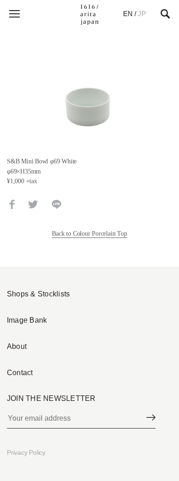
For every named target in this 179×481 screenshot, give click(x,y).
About (17, 346)
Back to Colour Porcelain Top (89, 233)
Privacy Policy (26, 452)
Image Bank (27, 320)
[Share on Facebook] (12, 204)
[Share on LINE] (57, 204)
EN (128, 13)
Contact (20, 373)
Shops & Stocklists (38, 294)
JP (142, 13)
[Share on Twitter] (33, 204)
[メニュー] (14, 14)
